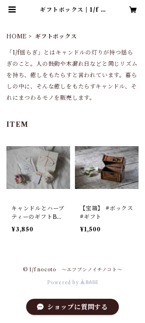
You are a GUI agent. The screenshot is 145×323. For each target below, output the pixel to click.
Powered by (64, 282)
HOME (16, 36)
